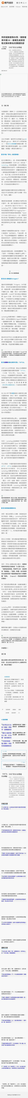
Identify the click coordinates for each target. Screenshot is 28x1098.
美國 (20, 709)
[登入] (23, 3)
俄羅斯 (14, 709)
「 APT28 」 (23, 370)
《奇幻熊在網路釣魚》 (8, 385)
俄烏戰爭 (14, 712)
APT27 (3, 466)
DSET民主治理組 (15, 47)
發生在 (9, 144)
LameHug (4, 165)
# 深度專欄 (4, 719)
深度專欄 (11, 7)
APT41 (9, 466)
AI (19, 712)
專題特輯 (24, 7)
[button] (17, 3)
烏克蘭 (7, 712)
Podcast (18, 7)
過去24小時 (4, 7)
